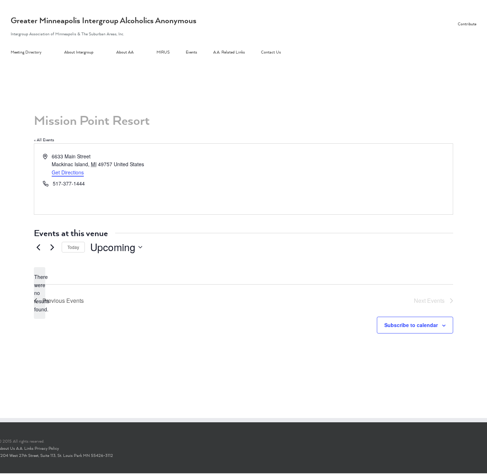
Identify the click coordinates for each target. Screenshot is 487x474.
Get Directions (68, 172)
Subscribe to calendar (411, 324)
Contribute (467, 24)
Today (73, 247)
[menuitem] (37, 52)
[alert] (39, 293)
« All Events (44, 140)
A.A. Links (25, 448)
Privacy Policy (47, 448)
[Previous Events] (38, 247)
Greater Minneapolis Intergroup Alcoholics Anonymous (103, 20)
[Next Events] (52, 247)
